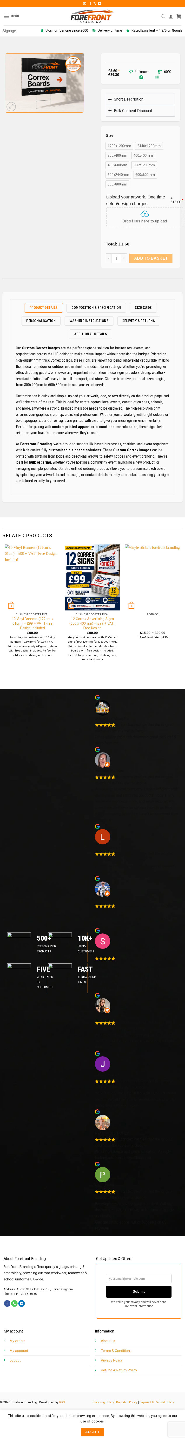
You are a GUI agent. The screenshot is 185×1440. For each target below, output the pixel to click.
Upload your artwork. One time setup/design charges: (144, 200)
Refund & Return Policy (119, 1370)
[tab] (44, 307)
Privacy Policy (112, 1360)
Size (109, 135)
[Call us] (94, 3)
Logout (15, 1360)
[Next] (180, 607)
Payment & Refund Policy (156, 1402)
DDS (62, 1402)
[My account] (170, 16)
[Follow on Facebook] (90, 3)
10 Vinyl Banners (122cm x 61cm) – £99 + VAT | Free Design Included (32, 623)
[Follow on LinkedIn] (99, 3)
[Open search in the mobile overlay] (163, 16)
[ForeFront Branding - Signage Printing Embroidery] (92, 16)
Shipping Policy (103, 1402)
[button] (84, 3)
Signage (9, 31)
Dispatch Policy (126, 1402)
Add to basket (151, 258)
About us (108, 1341)
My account (19, 1351)
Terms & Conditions (116, 1351)
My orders (17, 1341)
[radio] (119, 145)
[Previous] (5, 607)
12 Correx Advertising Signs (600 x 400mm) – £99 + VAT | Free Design (92, 623)
